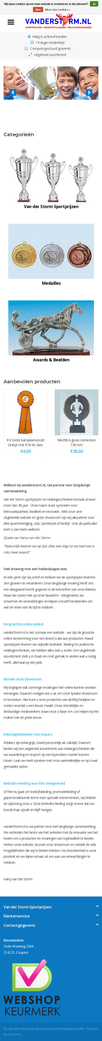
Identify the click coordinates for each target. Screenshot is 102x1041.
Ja (94, 4)
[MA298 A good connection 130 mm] (76, 412)
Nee (38, 9)
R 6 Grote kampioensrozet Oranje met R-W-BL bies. (25, 442)
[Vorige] (13, 92)
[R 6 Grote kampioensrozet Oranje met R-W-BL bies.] (25, 412)
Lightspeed (14, 1034)
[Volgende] (89, 92)
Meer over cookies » (57, 9)
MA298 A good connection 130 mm (76, 442)
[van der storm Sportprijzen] (58, 20)
